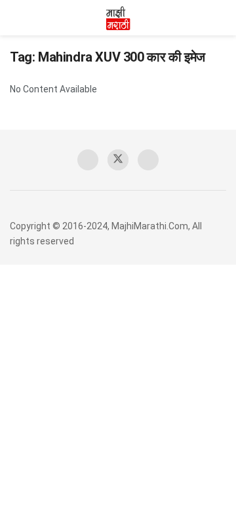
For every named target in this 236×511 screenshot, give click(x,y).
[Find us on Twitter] (118, 159)
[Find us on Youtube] (148, 159)
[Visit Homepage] (118, 18)
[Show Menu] (15, 17)
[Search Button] (220, 17)
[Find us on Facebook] (87, 159)
